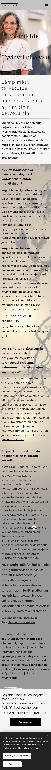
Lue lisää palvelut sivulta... (17, 617)
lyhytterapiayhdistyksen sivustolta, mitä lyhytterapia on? (24, 331)
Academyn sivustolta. (21, 622)
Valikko (47, 5)
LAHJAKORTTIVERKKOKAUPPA (23, 713)
